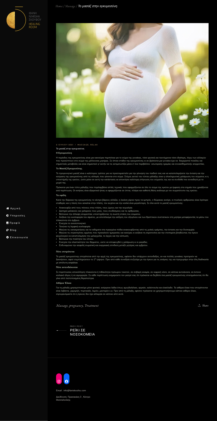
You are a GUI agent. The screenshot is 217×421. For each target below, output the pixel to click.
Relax (94, 145)
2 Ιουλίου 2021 (64, 145)
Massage (70, 6)
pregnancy (76, 305)
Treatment (91, 305)
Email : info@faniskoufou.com (71, 390)
